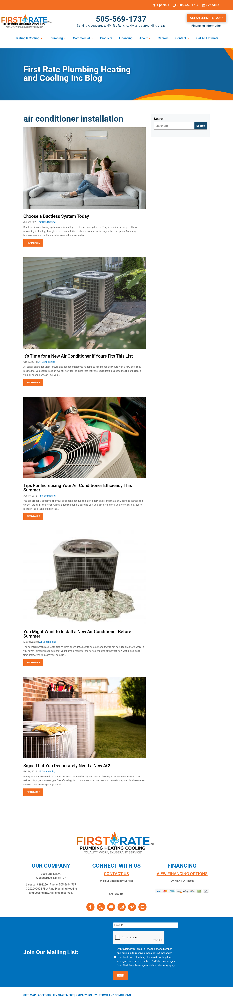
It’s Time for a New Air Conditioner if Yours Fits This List (78, 356)
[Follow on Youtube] (111, 907)
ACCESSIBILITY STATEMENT (56, 995)
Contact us (116, 873)
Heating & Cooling (26, 38)
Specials (163, 5)
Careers (163, 38)
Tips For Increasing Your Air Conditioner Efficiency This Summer (77, 487)
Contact (180, 38)
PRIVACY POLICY (86, 995)
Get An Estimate (207, 38)
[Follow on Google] (142, 907)
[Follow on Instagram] (122, 907)
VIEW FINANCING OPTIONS (182, 873)
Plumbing (56, 38)
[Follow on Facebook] (90, 907)
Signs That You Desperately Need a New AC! (66, 765)
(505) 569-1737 (187, 5)
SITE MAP (29, 995)
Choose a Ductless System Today (56, 216)
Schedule (212, 5)
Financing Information (206, 25)
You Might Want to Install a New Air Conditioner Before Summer (77, 634)
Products (106, 38)
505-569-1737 (121, 19)
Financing (126, 38)
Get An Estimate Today (206, 17)
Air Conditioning (47, 222)
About (143, 38)
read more (33, 242)
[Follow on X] (101, 907)
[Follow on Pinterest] (132, 907)
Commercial (81, 38)
